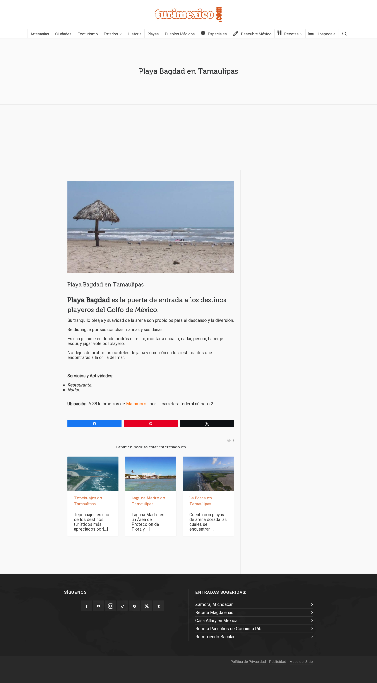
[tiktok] (122, 605)
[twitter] (146, 605)
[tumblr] (158, 605)
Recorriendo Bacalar (215, 636)
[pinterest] (134, 605)
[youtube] (98, 605)
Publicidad (277, 661)
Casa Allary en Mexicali (217, 620)
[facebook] (86, 605)
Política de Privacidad (248, 661)
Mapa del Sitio (301, 661)
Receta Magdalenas (214, 612)
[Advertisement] (188, 138)
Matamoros (137, 403)
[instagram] (110, 605)
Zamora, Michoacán (214, 604)
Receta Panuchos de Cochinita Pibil (229, 628)
